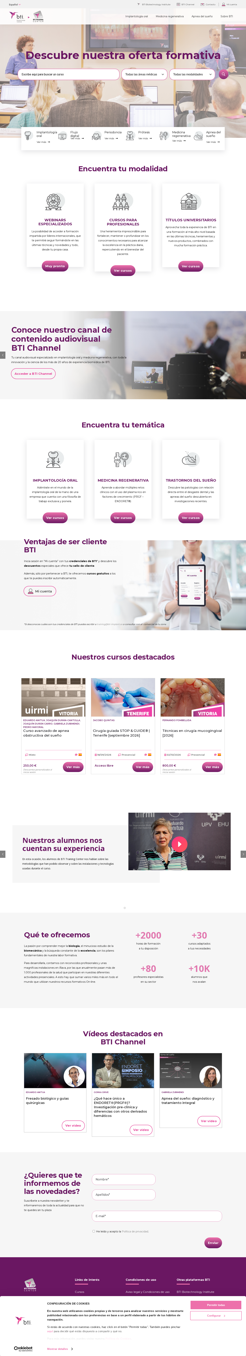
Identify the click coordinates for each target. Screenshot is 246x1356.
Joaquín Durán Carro (38, 723)
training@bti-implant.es (109, 624)
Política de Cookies (118, 1338)
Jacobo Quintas (104, 720)
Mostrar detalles (57, 1348)
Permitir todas (216, 1305)
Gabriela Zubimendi (66, 723)
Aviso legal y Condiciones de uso (148, 1292)
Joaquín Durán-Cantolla (63, 720)
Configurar (214, 1315)
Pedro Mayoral (33, 727)
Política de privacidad (135, 1231)
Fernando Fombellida (176, 720)
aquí (50, 1331)
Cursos (79, 1292)
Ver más (41, 142)
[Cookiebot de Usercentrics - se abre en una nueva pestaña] (23, 1349)
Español (13, 4)
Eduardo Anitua (34, 720)
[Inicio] (55, 1070)
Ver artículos (131, 372)
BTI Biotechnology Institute (195, 1292)
